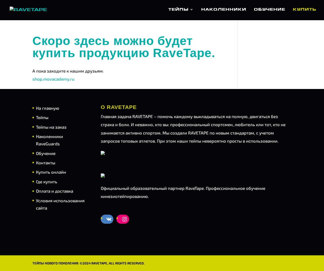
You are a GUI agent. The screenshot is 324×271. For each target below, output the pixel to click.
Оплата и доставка (54, 190)
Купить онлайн (51, 171)
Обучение (269, 10)
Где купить (46, 181)
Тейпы (178, 10)
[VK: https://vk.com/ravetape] (108, 219)
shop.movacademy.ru (53, 78)
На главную (47, 107)
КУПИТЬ (304, 10)
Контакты (45, 162)
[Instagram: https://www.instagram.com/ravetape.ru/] (124, 219)
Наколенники (223, 10)
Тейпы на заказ (51, 126)
